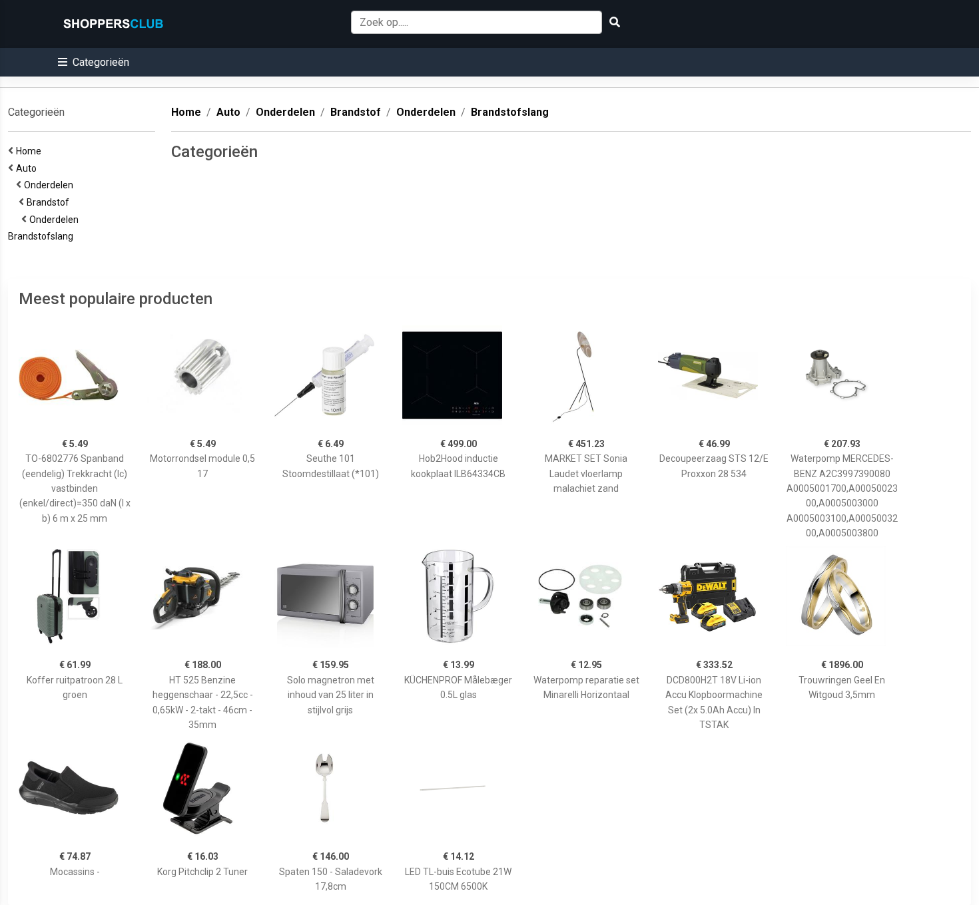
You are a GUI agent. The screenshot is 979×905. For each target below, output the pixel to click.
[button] (93, 62)
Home (30, 151)
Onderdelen (50, 185)
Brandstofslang (42, 236)
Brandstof (50, 202)
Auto (28, 168)
